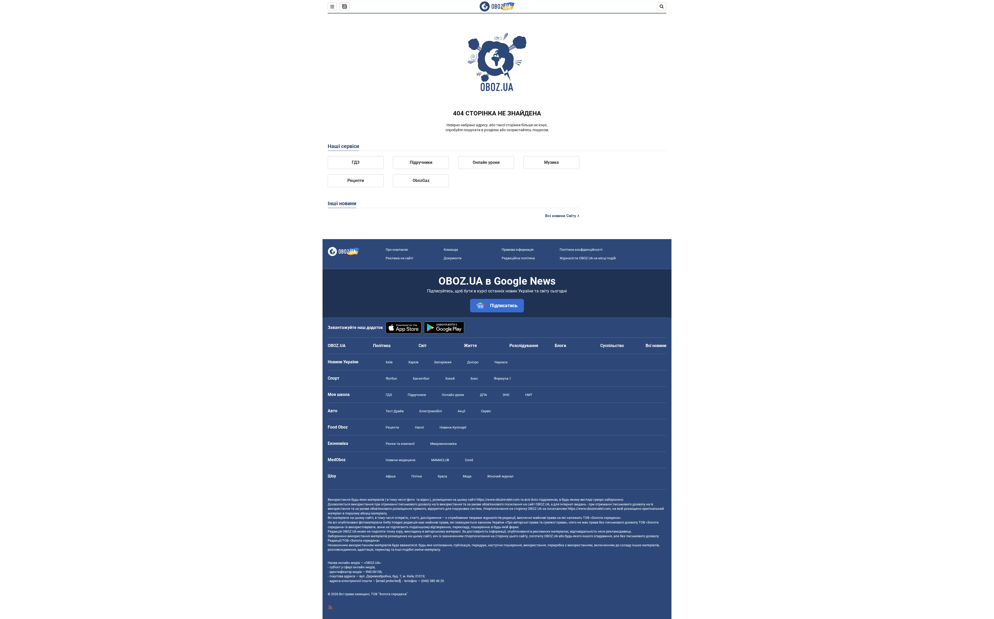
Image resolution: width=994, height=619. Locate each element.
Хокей (450, 378)
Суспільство (612, 345)
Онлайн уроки (486, 162)
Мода (467, 476)
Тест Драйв (395, 411)
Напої (419, 427)
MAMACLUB (440, 460)
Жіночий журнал (500, 476)
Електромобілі (430, 411)
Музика (551, 162)
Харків (413, 362)
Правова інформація (517, 250)
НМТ (528, 395)
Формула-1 (502, 378)
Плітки (416, 476)
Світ (423, 345)
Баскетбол (421, 378)
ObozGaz (421, 180)
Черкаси (501, 362)
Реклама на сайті (399, 258)
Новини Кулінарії (453, 427)
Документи (453, 258)
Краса (442, 476)
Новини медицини (400, 460)
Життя (470, 345)
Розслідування (523, 345)
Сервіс (486, 411)
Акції (461, 411)
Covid (469, 460)
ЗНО (506, 395)
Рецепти (355, 180)
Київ (389, 362)
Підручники (421, 162)
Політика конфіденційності (581, 250)
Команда (451, 250)
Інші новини (342, 203)
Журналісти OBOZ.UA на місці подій (588, 258)
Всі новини (656, 345)
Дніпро (472, 362)
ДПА (483, 395)
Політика (382, 345)
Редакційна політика (518, 258)
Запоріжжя (442, 362)
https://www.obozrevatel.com (498, 500)
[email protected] (388, 581)
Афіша (391, 476)
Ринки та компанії (400, 444)
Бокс (474, 378)
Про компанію (397, 250)
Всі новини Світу (560, 215)
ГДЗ (356, 162)
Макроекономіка (443, 444)
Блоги (560, 345)
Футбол (391, 378)
